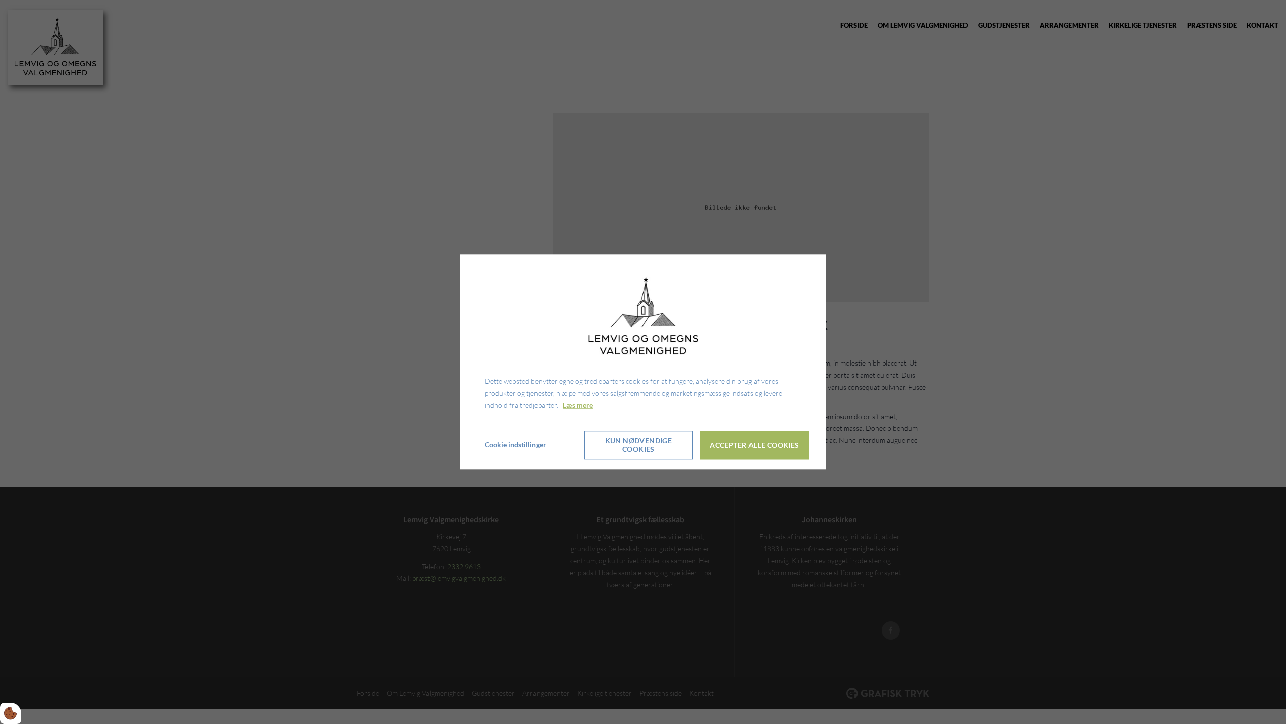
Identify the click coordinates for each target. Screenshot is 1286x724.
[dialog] (643, 361)
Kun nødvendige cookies (638, 445)
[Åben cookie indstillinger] (10, 713)
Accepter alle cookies (754, 445)
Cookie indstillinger (515, 445)
